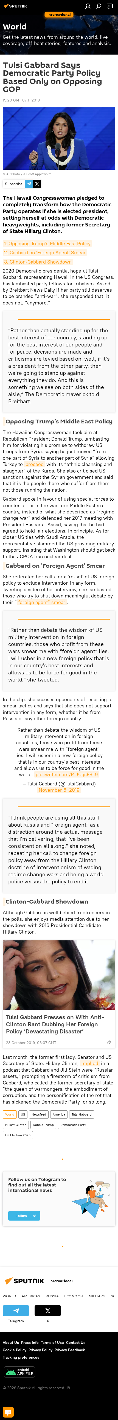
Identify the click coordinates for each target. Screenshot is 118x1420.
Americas (31, 1295)
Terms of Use (52, 1342)
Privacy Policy (40, 1349)
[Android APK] (19, 1373)
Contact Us (75, 1342)
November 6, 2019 (59, 790)
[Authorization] (87, 6)
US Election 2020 (17, 1135)
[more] (108, 1042)
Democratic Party (73, 1125)
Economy (73, 1295)
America (59, 1114)
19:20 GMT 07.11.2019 (21, 100)
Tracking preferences (21, 1357)
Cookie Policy (14, 1349)
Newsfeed (39, 1114)
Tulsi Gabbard (82, 1114)
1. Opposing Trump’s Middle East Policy (47, 243)
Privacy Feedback (70, 1349)
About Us (11, 1342)
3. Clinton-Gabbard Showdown (38, 262)
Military (97, 1295)
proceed (35, 464)
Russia (52, 1295)
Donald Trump (43, 1125)
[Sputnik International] (16, 8)
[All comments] (8, 1412)
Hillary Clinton (15, 1125)
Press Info (30, 1342)
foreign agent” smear (41, 602)
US (23, 1114)
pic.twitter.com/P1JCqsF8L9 (67, 774)
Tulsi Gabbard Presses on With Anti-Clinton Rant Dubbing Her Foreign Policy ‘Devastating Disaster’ (55, 1024)
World (9, 1114)
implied (90, 1063)
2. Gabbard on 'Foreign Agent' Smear (45, 252)
